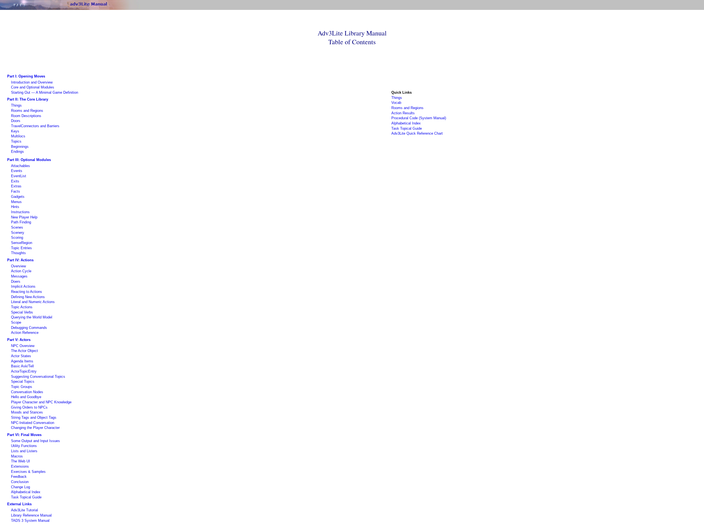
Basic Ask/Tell (22, 366)
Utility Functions (24, 446)
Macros (17, 456)
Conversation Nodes (27, 392)
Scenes (17, 227)
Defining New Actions (28, 297)
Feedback (19, 476)
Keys (15, 131)
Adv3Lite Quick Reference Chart (417, 133)
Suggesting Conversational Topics (38, 376)
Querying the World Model (31, 317)
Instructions (20, 212)
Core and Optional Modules (32, 87)
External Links (19, 504)
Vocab (396, 103)
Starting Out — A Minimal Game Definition (44, 92)
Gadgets (17, 197)
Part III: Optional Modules (29, 160)
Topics (16, 141)
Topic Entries (21, 248)
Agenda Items (22, 361)
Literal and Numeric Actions (33, 302)
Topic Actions (21, 307)
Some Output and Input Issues (35, 441)
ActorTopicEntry (24, 371)
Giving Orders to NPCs (29, 407)
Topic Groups (21, 387)
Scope (16, 322)
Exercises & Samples (28, 472)
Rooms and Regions (27, 111)
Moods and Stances (27, 412)
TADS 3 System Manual (30, 520)
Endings (17, 151)
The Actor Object (24, 351)
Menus (16, 202)
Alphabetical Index (406, 123)
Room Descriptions (26, 116)
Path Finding (21, 222)
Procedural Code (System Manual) (418, 118)
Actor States (21, 356)
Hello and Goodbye (26, 397)
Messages (19, 276)
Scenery (17, 233)
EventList (18, 176)
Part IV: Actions (20, 260)
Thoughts (18, 253)
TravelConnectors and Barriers (35, 126)
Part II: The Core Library (27, 99)
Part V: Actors (19, 340)
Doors (15, 121)
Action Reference (24, 333)
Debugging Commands (29, 328)
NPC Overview (22, 346)
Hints (15, 207)
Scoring (17, 237)
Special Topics (22, 381)
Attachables (20, 166)
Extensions (20, 466)
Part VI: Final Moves (24, 435)
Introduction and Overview (32, 82)
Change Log (20, 487)
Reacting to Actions (26, 292)
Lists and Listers (24, 451)
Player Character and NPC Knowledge (41, 402)
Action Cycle (21, 271)
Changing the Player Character (35, 428)
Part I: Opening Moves (26, 76)
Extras (16, 186)
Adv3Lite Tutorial (24, 510)
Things (16, 105)
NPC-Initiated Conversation (32, 423)
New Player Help (24, 217)
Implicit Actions (23, 286)
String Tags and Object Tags (33, 417)
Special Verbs (22, 312)
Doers (15, 281)
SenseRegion (21, 243)
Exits (15, 181)
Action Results (403, 113)
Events (16, 171)
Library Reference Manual (31, 515)
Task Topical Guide (406, 128)
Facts (15, 191)
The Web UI (20, 461)
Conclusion (20, 482)
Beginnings (20, 147)
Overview (18, 266)
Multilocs (18, 136)
